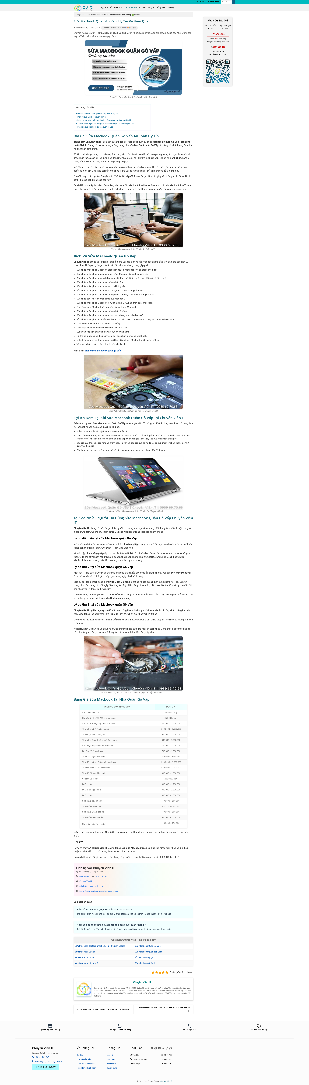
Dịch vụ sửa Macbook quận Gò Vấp (92, 117)
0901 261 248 (101, 876)
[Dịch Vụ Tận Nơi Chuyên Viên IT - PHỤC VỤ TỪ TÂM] (84, 7)
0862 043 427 (85, 876)
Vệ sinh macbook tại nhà (86, 963)
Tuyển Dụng (112, 1068)
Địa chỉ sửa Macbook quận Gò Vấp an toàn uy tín (97, 113)
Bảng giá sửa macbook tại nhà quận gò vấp (95, 127)
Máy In (151, 7)
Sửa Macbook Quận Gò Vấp (148, 946)
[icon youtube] (152, 1047)
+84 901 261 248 (41, 1057)
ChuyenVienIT (85, 881)
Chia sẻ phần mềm (84, 1059)
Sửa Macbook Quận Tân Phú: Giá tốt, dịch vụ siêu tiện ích (164, 1008)
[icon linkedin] (160, 1047)
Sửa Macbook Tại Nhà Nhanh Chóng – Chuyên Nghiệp (100, 946)
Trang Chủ (103, 7)
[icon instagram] (163, 1047)
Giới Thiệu (111, 1059)
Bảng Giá (161, 7)
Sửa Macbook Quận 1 (145, 963)
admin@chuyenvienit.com (91, 886)
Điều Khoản (111, 1063)
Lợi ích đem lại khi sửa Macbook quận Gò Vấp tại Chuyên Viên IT (104, 120)
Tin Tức (80, 1055)
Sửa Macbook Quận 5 (145, 957)
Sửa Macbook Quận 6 (85, 952)
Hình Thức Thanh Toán (86, 1068)
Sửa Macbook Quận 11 (86, 957)
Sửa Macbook (130, 7)
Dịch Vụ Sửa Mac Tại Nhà (96, 15)
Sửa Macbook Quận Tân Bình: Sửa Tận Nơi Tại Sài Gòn (104, 1009)
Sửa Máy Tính (116, 7)
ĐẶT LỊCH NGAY (46, 1067)
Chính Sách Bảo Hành (86, 1063)
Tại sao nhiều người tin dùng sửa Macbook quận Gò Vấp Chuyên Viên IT (107, 123)
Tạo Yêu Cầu (219, 34)
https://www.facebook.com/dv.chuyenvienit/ (98, 891)
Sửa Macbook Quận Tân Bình (148, 952)
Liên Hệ (170, 7)
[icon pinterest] (156, 1047)
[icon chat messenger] (170, 1047)
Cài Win (142, 7)
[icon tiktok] (167, 1047)
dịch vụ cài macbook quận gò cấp (103, 350)
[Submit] (233, 2)
